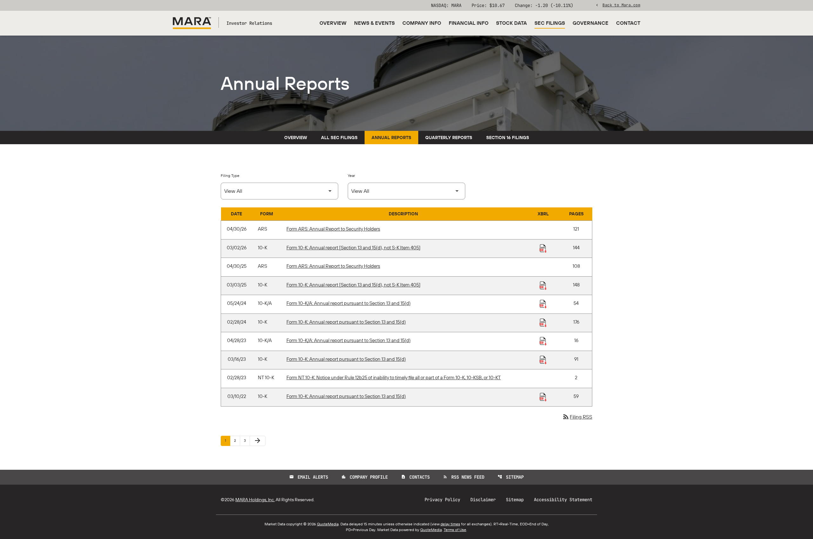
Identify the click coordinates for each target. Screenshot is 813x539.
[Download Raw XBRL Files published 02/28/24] (543, 322)
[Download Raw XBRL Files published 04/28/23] (543, 341)
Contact (628, 23)
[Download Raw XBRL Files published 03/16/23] (543, 359)
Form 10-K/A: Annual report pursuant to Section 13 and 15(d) (348, 303)
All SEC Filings (339, 137)
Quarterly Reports (448, 137)
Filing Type (230, 175)
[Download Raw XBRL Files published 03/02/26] (543, 248)
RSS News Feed (463, 477)
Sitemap (511, 477)
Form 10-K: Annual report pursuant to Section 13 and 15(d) (346, 322)
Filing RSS (577, 417)
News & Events (374, 23)
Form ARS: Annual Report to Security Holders (333, 229)
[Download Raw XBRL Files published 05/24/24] (543, 303)
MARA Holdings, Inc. (255, 499)
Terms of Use (455, 529)
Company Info (421, 23)
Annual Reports (391, 137)
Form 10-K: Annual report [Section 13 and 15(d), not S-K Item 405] (353, 248)
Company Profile (364, 477)
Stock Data (511, 23)
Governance (590, 23)
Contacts (415, 477)
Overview (332, 23)
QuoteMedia (328, 524)
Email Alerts (308, 477)
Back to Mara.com (621, 5)
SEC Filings (549, 23)
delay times (450, 524)
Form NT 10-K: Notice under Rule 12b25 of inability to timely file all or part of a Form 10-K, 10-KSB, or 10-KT (393, 377)
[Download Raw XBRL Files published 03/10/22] (543, 397)
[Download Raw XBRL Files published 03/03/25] (543, 285)
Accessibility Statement (563, 499)
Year (351, 175)
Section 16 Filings (507, 137)
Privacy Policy (442, 499)
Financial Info (468, 23)
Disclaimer (483, 499)
